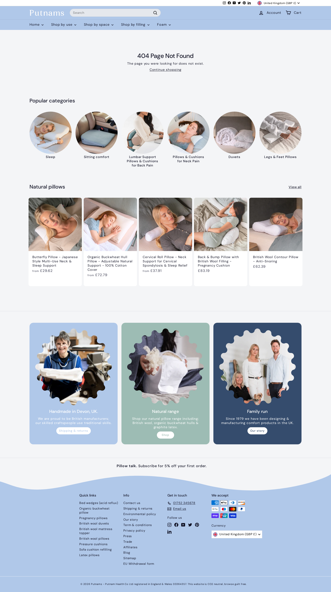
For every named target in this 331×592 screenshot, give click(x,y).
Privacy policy (134, 531)
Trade (127, 542)
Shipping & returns (73, 431)
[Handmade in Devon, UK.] (73, 367)
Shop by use (62, 24)
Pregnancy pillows (93, 518)
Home (35, 24)
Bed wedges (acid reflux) (98, 503)
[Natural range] (165, 367)
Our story (257, 431)
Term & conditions (137, 525)
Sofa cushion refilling (95, 550)
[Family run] (257, 367)
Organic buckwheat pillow (94, 510)
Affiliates (130, 547)
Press (127, 536)
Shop (165, 435)
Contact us (131, 503)
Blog (126, 553)
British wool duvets (94, 523)
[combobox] (115, 13)
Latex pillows (89, 555)
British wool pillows (94, 539)
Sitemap (129, 558)
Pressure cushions (93, 544)
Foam (162, 24)
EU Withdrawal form (138, 564)
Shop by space (97, 24)
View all (295, 187)
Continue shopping (165, 70)
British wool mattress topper (95, 531)
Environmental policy (139, 514)
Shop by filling (134, 24)
